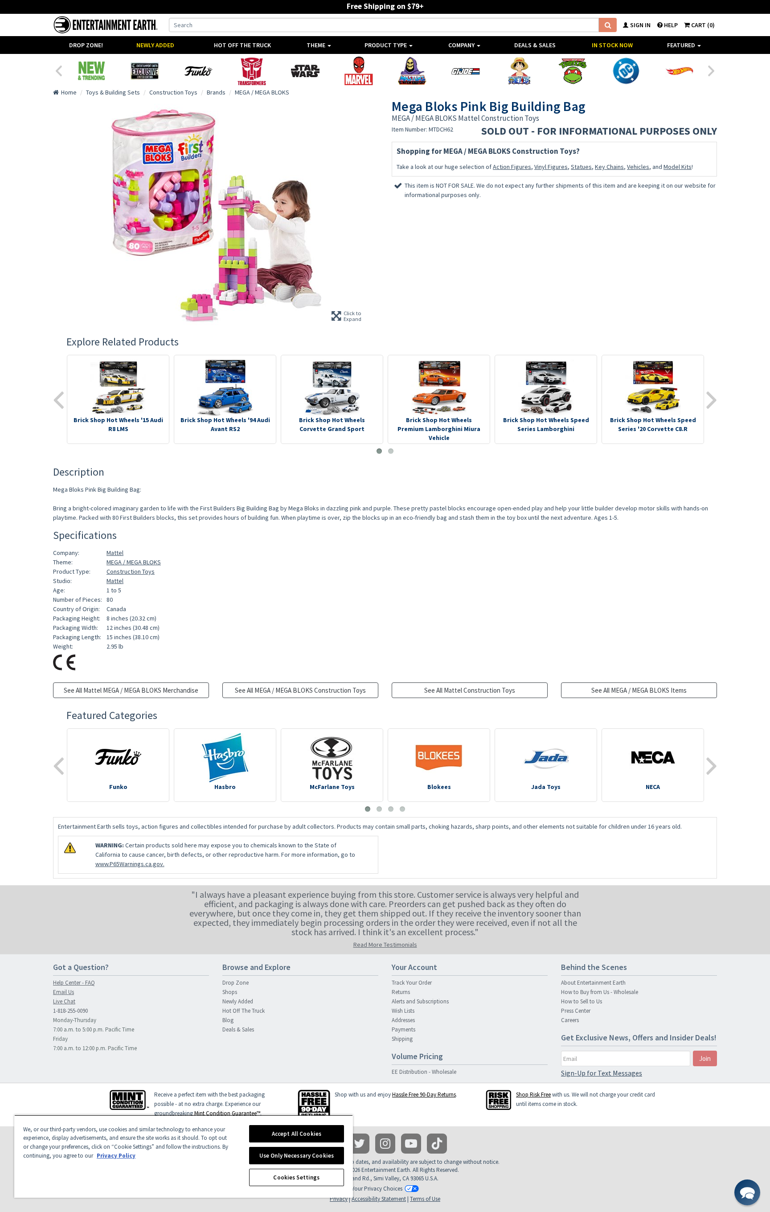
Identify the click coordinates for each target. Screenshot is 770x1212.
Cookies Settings (296, 1177)
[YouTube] (411, 1144)
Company (462, 45)
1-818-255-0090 (70, 1011)
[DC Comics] (626, 71)
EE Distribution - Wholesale (424, 1072)
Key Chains (609, 167)
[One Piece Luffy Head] (519, 71)
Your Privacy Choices (377, 1188)
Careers (570, 1020)
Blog (227, 1020)
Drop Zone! (86, 45)
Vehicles (638, 167)
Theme (317, 45)
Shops (229, 992)
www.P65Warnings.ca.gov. (129, 864)
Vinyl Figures (551, 167)
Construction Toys (130, 571)
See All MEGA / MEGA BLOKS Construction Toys (300, 690)
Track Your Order (412, 982)
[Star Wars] (305, 71)
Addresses (403, 1020)
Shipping (402, 1039)
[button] (747, 1192)
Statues (581, 167)
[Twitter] (359, 1144)
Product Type (386, 45)
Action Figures (512, 167)
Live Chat (64, 1001)
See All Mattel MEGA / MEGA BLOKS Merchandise (131, 690)
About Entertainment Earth (593, 982)
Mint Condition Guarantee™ (227, 1113)
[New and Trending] (91, 71)
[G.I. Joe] (465, 71)
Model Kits (678, 167)
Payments (403, 1029)
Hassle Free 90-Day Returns (424, 1094)
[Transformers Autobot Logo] (251, 71)
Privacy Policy (116, 1155)
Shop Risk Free (533, 1094)
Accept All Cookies (296, 1134)
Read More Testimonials (385, 945)
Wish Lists (403, 1011)
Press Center (575, 1011)
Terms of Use (425, 1199)
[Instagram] (385, 1144)
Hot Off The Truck (242, 45)
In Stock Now (612, 45)
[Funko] (198, 71)
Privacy (339, 1199)
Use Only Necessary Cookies (296, 1155)
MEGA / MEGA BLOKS (133, 562)
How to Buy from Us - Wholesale (599, 992)
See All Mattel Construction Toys (469, 690)
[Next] (711, 70)
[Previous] (58, 70)
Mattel (114, 553)
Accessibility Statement (379, 1199)
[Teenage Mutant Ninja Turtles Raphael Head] (572, 71)
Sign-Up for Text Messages (601, 1072)
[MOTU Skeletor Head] (412, 71)
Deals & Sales (535, 45)
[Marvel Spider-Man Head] (358, 71)
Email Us (63, 992)
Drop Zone (235, 982)
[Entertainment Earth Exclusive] (144, 71)
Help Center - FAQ (74, 982)
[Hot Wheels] (679, 71)
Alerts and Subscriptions (420, 1001)
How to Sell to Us (581, 1001)
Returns (401, 992)
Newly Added (155, 45)
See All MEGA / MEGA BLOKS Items (639, 690)
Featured (681, 45)
